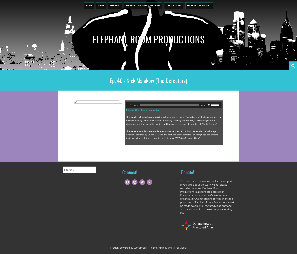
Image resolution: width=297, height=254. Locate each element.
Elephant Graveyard (199, 5)
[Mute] (208, 105)
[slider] (215, 105)
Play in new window (150, 110)
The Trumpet (173, 5)
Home (89, 5)
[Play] (130, 105)
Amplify (163, 247)
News (101, 5)
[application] (174, 105)
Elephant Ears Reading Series (143, 5)
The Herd (115, 5)
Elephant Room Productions (148, 39)
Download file (132, 110)
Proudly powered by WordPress (128, 247)
